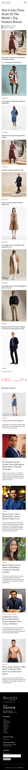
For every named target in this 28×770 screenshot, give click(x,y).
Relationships (6, 721)
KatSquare (20, 767)
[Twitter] (9, 708)
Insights (5, 729)
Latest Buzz (5, 732)
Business (5, 725)
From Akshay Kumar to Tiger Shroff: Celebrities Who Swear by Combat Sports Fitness (14, 670)
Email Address (6, 753)
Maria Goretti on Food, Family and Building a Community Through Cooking (11, 568)
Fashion (5, 28)
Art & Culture (6, 723)
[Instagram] (4, 708)
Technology (5, 728)
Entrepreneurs (6, 726)
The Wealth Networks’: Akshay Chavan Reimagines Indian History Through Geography (13, 465)
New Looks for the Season (12, 420)
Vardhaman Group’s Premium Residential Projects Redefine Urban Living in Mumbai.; (11, 620)
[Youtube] (14, 708)
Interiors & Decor (6, 614)
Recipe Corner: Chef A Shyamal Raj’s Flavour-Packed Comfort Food (11, 516)
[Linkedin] (12, 708)
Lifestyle (11, 28)
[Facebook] (7, 708)
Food (4, 719)
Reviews (5, 731)
